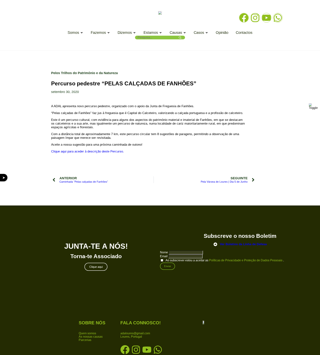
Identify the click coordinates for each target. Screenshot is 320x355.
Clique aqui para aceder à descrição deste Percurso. (87, 151)
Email (164, 256)
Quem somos (87, 333)
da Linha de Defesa (243, 244)
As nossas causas (91, 336)
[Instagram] (255, 18)
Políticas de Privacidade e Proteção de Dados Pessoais (246, 260)
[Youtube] (266, 18)
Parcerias (85, 340)
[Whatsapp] (278, 18)
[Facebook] (244, 18)
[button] (75, 33)
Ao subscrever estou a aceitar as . (225, 260)
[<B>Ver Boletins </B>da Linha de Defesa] (215, 244)
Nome (164, 252)
